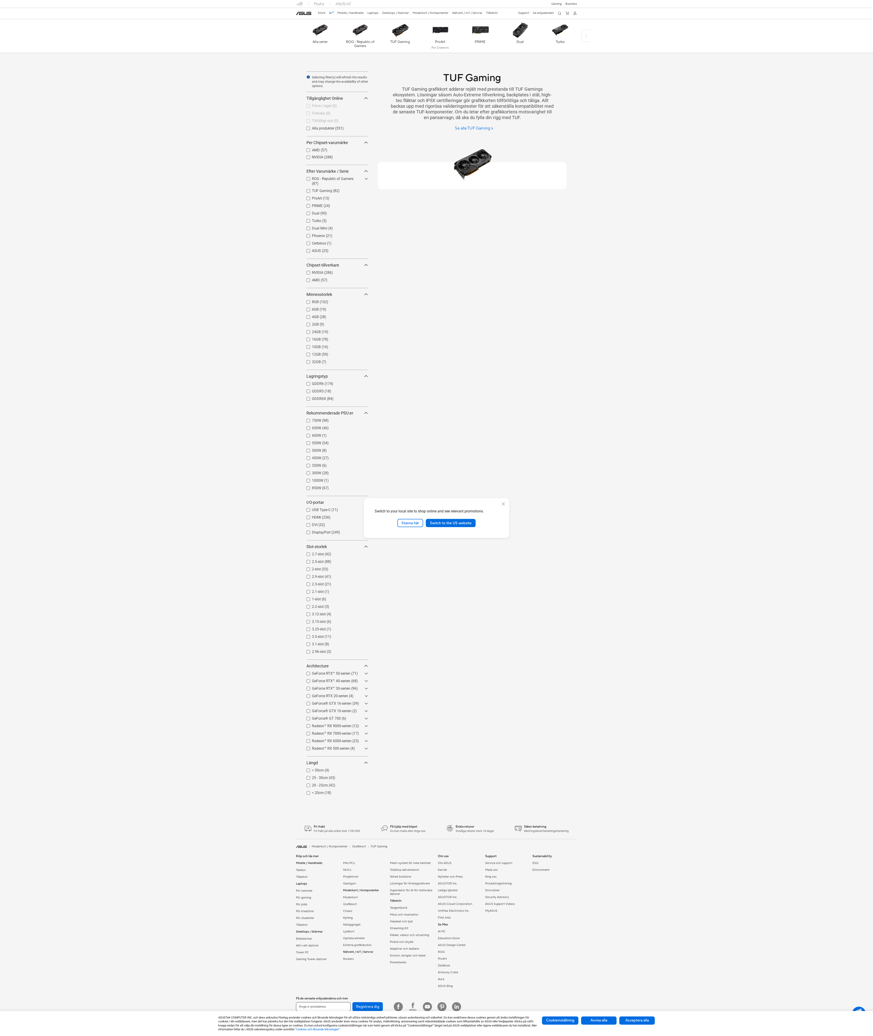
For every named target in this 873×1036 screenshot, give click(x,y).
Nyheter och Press (450, 877)
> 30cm (312, 769)
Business (571, 4)
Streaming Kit (399, 928)
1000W (312, 479)
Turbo (311, 219)
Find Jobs (444, 917)
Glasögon (349, 883)
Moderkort (350, 897)
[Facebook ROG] (412, 1006)
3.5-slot (312, 635)
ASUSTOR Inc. (447, 883)
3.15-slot (313, 620)
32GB (310, 361)
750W (311, 419)
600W (311, 434)
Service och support (498, 863)
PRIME (311, 204)
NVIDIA (312, 156)
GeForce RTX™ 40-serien (325, 680)
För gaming (303, 897)
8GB (309, 301)
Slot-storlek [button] (316, 546)
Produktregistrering (498, 883)
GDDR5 (312, 390)
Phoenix (312, 234)
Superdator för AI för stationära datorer (411, 892)
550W (311, 442)
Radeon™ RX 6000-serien (326, 740)
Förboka (313, 112)
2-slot (310, 568)
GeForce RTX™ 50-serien (325, 672)
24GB (310, 331)
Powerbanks (398, 962)
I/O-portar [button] (315, 502)
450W (311, 457)
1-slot (310, 598)
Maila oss (491, 870)
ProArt (311, 197)
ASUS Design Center (452, 945)
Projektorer (351, 877)
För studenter (305, 918)
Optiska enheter (354, 938)
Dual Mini (314, 227)
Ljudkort (348, 931)
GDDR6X (313, 397)
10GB (310, 346)
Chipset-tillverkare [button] (322, 265)
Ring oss (491, 877)
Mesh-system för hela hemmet (410, 863)
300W (311, 472)
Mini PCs (349, 863)
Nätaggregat (352, 924)
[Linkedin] (456, 1006)
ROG (441, 952)
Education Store (449, 938)
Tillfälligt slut (317, 119)
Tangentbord (398, 908)
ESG (535, 863)
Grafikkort (350, 904)
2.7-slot (312, 553)
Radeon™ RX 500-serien (325, 747)
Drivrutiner (492, 890)
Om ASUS (445, 863)
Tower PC (302, 952)
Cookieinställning (560, 1020)
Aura (441, 979)
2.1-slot (312, 590)
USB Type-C (315, 509)
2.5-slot (312, 560)
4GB (309, 316)
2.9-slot (312, 575)
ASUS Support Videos (500, 904)
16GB (310, 338)
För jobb (301, 904)
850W (311, 487)
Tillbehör (302, 877)
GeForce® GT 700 (320, 717)
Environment (540, 870)
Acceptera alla (637, 1020)
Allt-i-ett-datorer (307, 945)
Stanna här (410, 523)
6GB (309, 308)
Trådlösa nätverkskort (404, 870)
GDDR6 (312, 382)
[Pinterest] (442, 1006)
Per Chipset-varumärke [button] (327, 142)
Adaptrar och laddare (404, 949)
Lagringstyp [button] (317, 376)
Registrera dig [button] (367, 1006)
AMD (310, 149)
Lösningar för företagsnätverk (410, 883)
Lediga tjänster (448, 890)
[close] (503, 504)
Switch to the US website (451, 523)
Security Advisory (497, 897)
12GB (310, 353)
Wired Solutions (400, 877)
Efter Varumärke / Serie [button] (327, 171)
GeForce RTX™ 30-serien (325, 687)
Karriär (442, 870)
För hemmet (304, 891)
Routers (348, 959)
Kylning (348, 918)
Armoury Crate (448, 972)
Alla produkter (317, 127)
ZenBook (444, 965)
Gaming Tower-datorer (311, 959)
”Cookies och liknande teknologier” (317, 1029)
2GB (309, 323)
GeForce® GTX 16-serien (326, 702)
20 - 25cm (314, 784)
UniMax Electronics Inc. (453, 911)
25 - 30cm (314, 776)
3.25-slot (313, 628)
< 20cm (312, 791)
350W (311, 464)
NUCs (347, 870)
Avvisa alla (598, 1020)
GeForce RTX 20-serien (324, 695)
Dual (310, 212)
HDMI (311, 516)
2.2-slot (312, 605)
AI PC (442, 931)
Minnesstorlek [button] (319, 294)
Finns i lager (316, 104)
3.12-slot (313, 613)
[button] (556, 4)
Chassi (347, 911)
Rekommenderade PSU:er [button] (329, 413)
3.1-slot (312, 643)
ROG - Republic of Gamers (327, 177)
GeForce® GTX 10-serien (326, 710)
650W (311, 427)
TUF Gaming (316, 189)
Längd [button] (312, 762)
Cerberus (313, 242)
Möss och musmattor (404, 914)
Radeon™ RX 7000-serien (326, 732)
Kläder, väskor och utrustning (409, 935)
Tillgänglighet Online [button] (324, 98)
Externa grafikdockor (357, 945)
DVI (309, 524)
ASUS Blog (445, 986)
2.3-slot (312, 583)
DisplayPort (315, 531)
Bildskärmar (304, 939)
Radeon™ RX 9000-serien (326, 725)
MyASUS (491, 911)
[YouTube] (427, 1006)
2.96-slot (313, 650)
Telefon (301, 870)
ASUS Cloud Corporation (455, 904)
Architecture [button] (317, 666)
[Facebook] (398, 1006)
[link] (303, 13)
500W (311, 449)
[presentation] (308, 77)
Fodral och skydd (401, 942)
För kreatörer (305, 911)
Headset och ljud (401, 921)
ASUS (311, 249)
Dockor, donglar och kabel (408, 955)
